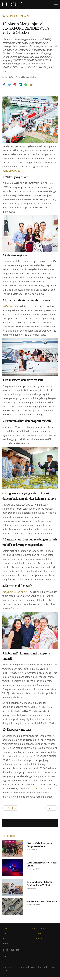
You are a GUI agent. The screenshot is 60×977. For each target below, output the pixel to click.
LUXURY (36, 933)
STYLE (5, 928)
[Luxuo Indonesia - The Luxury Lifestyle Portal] (13, 4)
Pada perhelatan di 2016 (15, 591)
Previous (10, 808)
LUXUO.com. (37, 788)
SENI (4, 933)
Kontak (6, 956)
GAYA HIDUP (39, 928)
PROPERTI (7, 943)
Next (51, 808)
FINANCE (37, 938)
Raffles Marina (10, 306)
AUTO (5, 938)
